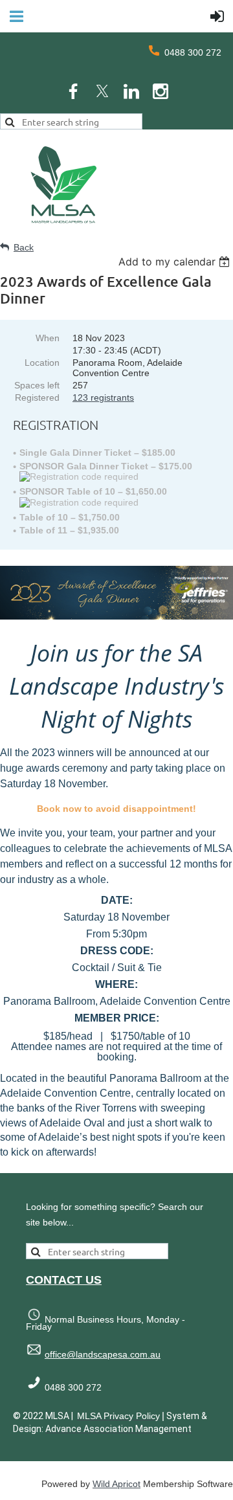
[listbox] (175, 261)
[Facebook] (73, 91)
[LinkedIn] (131, 91)
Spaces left (37, 385)
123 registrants (103, 397)
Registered (37, 397)
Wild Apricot (116, 1484)
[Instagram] (160, 91)
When (48, 338)
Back (24, 247)
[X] (102, 91)
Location (42, 362)
